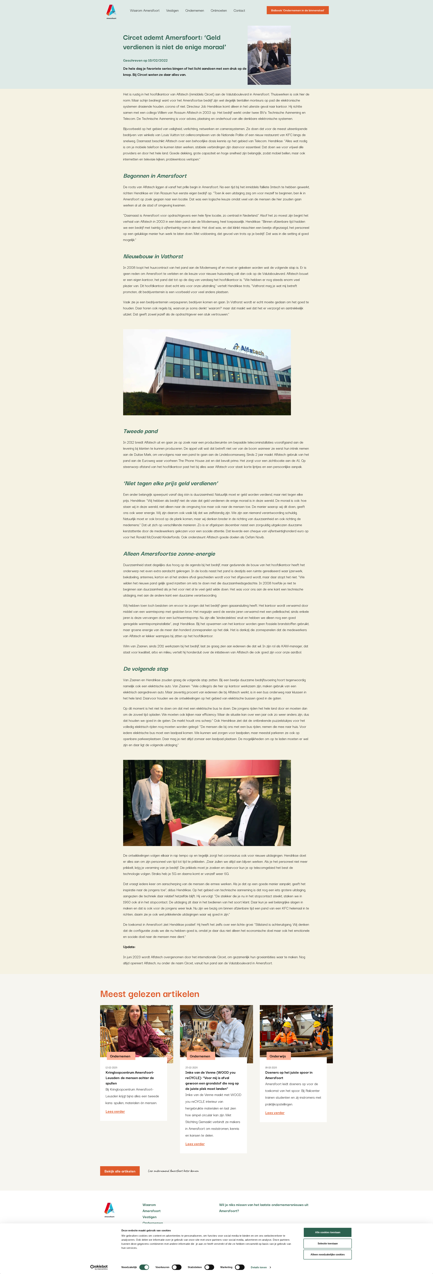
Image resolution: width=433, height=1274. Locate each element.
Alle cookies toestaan (327, 1232)
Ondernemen (194, 10)
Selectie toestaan (328, 1243)
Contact (239, 10)
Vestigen (172, 10)
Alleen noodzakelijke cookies (328, 1254)
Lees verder (115, 1111)
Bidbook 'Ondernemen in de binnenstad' (297, 10)
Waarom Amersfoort (144, 10)
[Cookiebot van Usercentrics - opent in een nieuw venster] (99, 1267)
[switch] (176, 1267)
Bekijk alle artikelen (120, 1171)
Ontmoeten (219, 10)
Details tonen (259, 1267)
